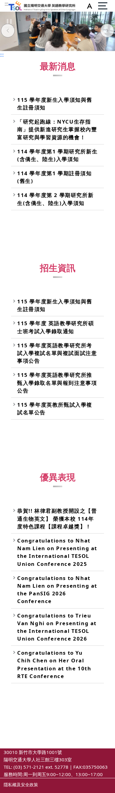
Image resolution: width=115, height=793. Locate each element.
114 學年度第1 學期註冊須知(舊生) (54, 177)
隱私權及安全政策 (21, 784)
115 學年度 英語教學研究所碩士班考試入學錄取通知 (55, 327)
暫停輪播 (9, 21)
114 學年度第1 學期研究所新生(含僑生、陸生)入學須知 (57, 155)
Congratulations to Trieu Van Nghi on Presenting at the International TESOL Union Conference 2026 (57, 627)
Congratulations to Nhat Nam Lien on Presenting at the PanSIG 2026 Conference (57, 589)
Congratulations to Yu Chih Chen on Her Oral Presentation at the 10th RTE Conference (54, 664)
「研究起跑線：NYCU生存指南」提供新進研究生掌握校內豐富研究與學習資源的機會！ (57, 129)
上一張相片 (7, 31)
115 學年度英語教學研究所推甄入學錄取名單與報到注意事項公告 (57, 382)
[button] (88, 5)
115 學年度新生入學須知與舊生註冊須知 (54, 103)
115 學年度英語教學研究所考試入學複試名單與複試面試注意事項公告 (57, 353)
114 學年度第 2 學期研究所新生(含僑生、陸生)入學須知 (55, 198)
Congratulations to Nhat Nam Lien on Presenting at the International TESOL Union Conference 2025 (57, 552)
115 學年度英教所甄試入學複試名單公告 (54, 408)
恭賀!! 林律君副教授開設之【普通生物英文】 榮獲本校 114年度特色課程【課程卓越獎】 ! (57, 518)
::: (6, 3)
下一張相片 (107, 31)
